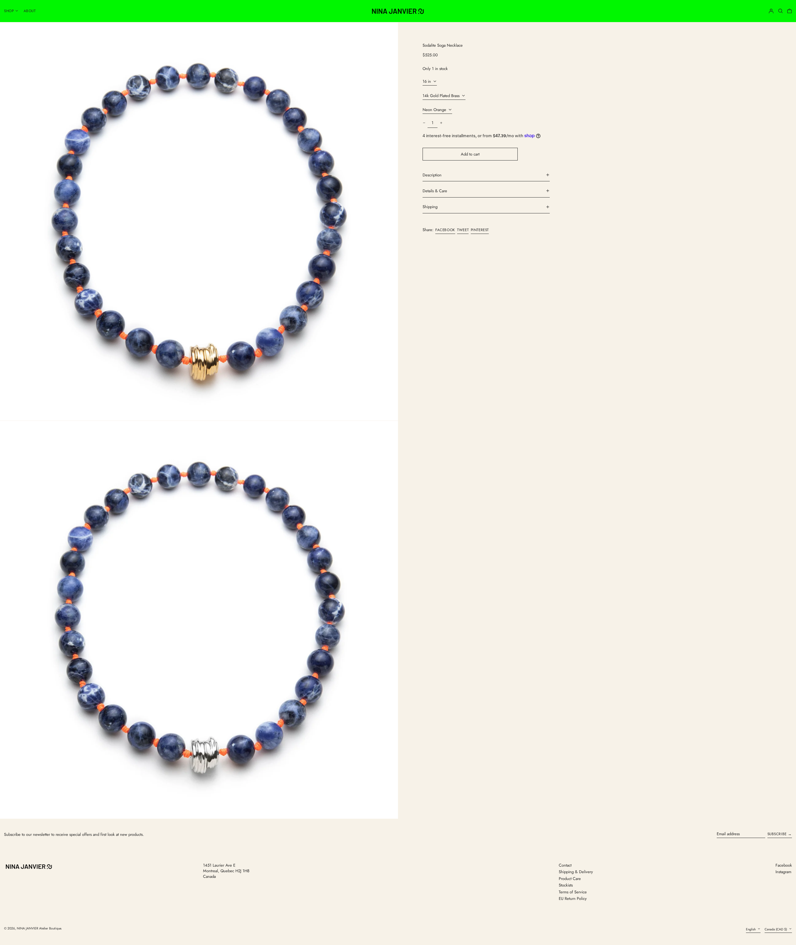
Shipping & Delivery (576, 872)
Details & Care (435, 191)
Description (432, 175)
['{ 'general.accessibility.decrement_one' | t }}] (424, 122)
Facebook (783, 865)
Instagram (783, 872)
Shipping (430, 207)
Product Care (570, 879)
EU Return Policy (573, 898)
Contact (565, 865)
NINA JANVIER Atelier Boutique (39, 928)
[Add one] (441, 122)
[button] (780, 11)
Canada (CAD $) (776, 929)
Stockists (566, 885)
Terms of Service (573, 892)
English (751, 929)
